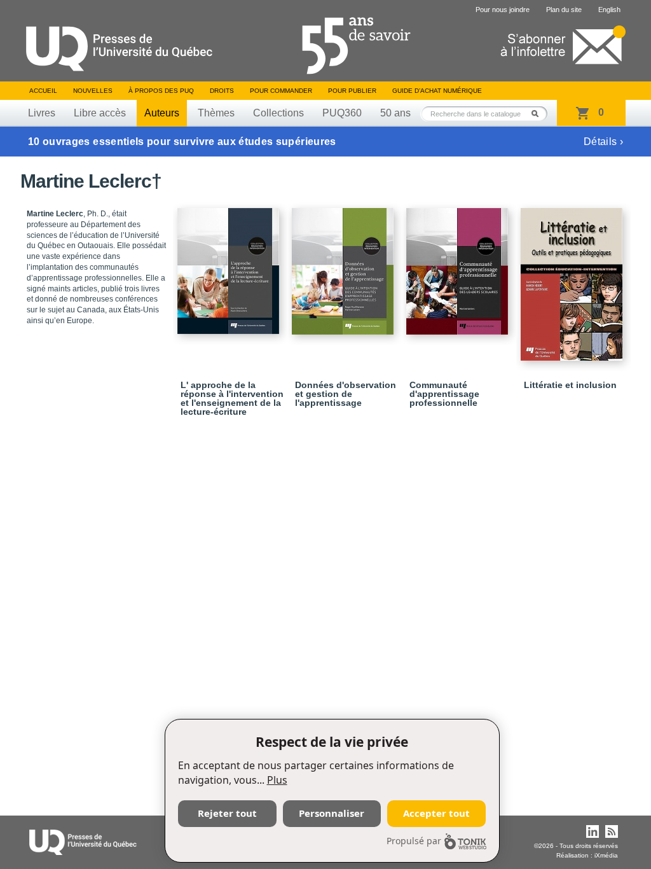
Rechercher (538, 114)
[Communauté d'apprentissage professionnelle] (459, 265)
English (609, 9)
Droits (222, 90)
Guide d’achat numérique (437, 90)
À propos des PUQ (161, 90)
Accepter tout (436, 813)
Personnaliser (331, 813)
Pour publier (352, 90)
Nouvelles (93, 90)
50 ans (395, 113)
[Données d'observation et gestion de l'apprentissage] (344, 265)
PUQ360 (342, 113)
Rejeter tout (227, 813)
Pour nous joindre (503, 9)
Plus (277, 780)
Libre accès (100, 113)
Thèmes (216, 113)
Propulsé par (414, 841)
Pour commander (281, 90)
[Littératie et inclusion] (573, 278)
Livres (41, 113)
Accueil (43, 90)
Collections (278, 113)
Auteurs (161, 113)
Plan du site (564, 9)
